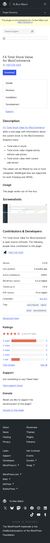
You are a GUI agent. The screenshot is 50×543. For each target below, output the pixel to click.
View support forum (13, 385)
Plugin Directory (10, 12)
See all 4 (43, 299)
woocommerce (39, 311)
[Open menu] (45, 4)
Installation (11, 97)
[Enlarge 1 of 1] (43, 207)
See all (44, 365)
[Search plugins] (32, 31)
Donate (31, 460)
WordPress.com (12, 474)
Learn (5, 450)
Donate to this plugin (13, 410)
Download (9, 72)
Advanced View (11, 318)
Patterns (30, 441)
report (43, 305)
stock (29, 311)
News (6, 432)
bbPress (8, 484)
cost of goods (33, 305)
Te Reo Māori (16, 501)
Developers (8, 460)
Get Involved (33, 450)
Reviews (10, 90)
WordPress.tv (11, 465)
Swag (30, 465)
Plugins (29, 437)
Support (10, 111)
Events (29, 455)
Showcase (31, 427)
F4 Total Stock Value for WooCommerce (24, 127)
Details (9, 83)
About (6, 427)
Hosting (7, 437)
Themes (30, 432)
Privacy (6, 441)
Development (12, 104)
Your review (9, 365)
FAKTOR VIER (13, 65)
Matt (7, 479)
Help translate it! (25, 22)
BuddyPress (10, 488)
